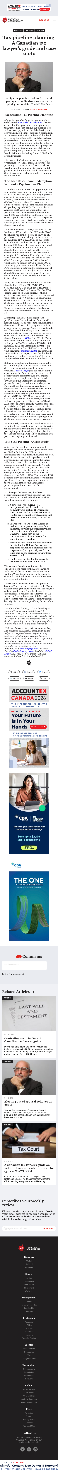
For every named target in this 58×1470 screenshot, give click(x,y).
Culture (29, 1301)
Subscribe (44, 20)
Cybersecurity (29, 1369)
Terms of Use (29, 1426)
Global (29, 1261)
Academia (29, 1322)
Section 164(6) (21, 371)
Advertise (29, 1413)
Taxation (40, 30)
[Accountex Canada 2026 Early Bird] (29, 8)
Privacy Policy (29, 1419)
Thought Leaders (29, 1358)
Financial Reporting (29, 1305)
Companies (29, 1352)
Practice (18, 30)
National (29, 30)
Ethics (29, 1325)
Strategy (29, 1311)
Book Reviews (29, 1349)
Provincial (29, 1267)
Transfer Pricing (29, 1338)
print (44, 678)
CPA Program (29, 1389)
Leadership (29, 1308)
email (30, 678)
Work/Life (29, 1291)
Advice (29, 1278)
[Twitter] (22, 1449)
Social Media (29, 1375)
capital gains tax (29, 351)
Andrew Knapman (29, 1399)
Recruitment (29, 1284)
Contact (29, 1416)
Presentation (29, 1281)
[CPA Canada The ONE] (29, 902)
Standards (29, 1332)
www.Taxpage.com (28, 648)
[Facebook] (35, 1449)
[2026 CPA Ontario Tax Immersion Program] (29, 816)
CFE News (29, 1392)
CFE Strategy (29, 1396)
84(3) (27, 338)
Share (30, 672)
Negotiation (29, 1372)
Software (29, 1379)
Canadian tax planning (30, 122)
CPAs (29, 1355)
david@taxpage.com (23, 651)
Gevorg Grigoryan (29, 1402)
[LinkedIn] (29, 1449)
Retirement (29, 1288)
